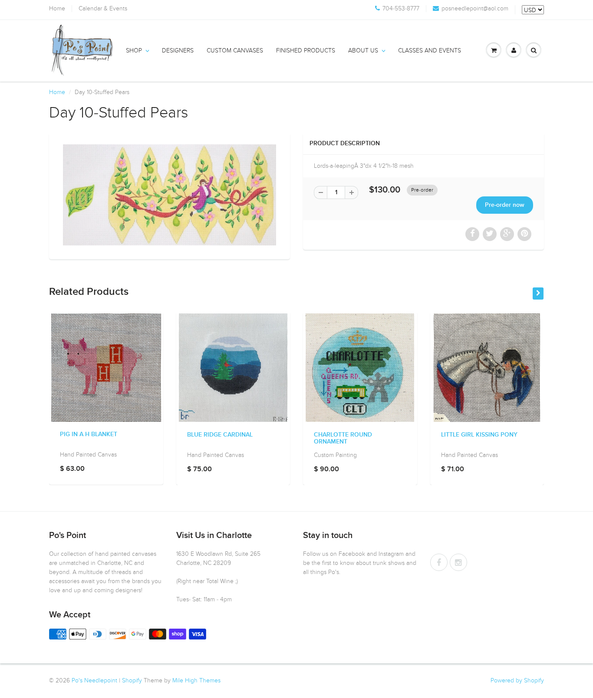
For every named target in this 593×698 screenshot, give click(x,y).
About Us (363, 50)
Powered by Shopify (517, 680)
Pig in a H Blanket (88, 435)
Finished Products (305, 50)
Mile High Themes (196, 680)
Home (57, 8)
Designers (178, 50)
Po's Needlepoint (94, 680)
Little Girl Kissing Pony (479, 435)
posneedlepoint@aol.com (474, 8)
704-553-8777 (400, 8)
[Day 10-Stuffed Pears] (169, 194)
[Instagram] (458, 562)
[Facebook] (439, 562)
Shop (134, 50)
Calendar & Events (103, 8)
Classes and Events (429, 50)
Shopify (132, 680)
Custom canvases (235, 50)
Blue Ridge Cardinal (220, 435)
